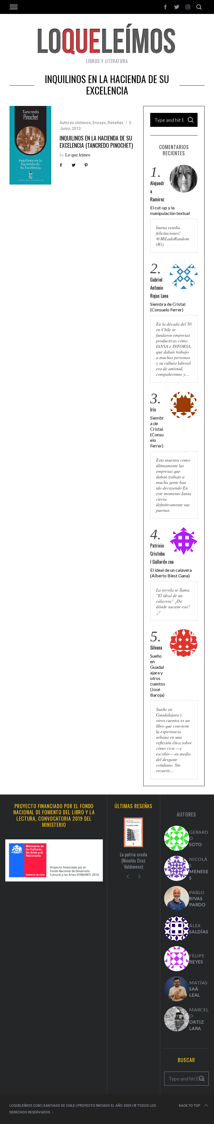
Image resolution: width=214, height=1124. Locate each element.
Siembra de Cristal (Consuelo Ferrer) (167, 306)
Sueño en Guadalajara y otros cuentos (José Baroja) (157, 675)
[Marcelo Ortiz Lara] (176, 1018)
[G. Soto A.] (176, 838)
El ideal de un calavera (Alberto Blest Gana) (171, 572)
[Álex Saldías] (176, 928)
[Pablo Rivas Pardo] (176, 898)
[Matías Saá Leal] (176, 988)
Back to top (189, 1106)
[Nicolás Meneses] (176, 868)
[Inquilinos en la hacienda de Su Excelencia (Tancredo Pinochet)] (30, 145)
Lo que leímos (77, 155)
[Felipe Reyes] (176, 958)
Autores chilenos (75, 122)
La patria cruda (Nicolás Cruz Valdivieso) (133, 860)
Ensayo (99, 122)
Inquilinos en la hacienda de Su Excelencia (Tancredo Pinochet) (96, 141)
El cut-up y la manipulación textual (170, 210)
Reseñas (115, 122)
